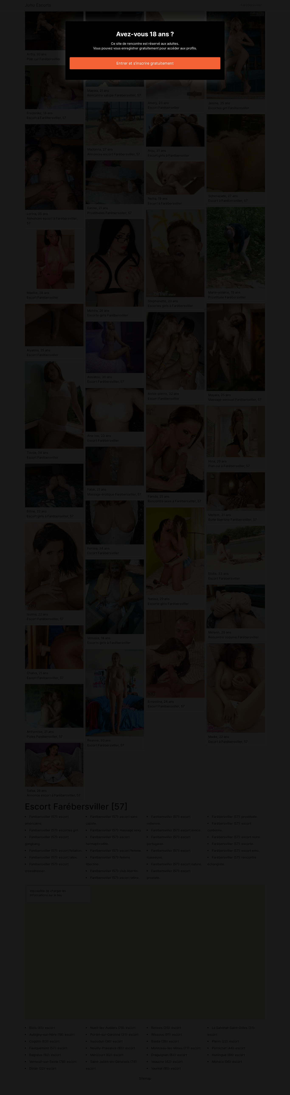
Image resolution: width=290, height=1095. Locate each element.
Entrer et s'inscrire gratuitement (145, 63)
